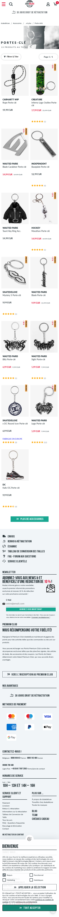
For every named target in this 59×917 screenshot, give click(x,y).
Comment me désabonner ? (40, 617)
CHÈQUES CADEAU (40, 819)
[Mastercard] (11, 717)
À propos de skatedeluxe (41, 799)
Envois (11, 536)
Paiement (6, 803)
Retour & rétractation (10, 808)
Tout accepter (32, 908)
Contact (5, 829)
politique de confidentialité (26, 902)
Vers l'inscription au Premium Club (32, 674)
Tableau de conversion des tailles (26, 551)
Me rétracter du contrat (13, 835)
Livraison (6, 806)
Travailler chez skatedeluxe (42, 802)
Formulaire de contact (36, 769)
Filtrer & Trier (12, 56)
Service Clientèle (17, 561)
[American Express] (11, 727)
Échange (12, 546)
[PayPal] (29, 727)
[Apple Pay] (47, 727)
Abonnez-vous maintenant (31, 609)
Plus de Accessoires (32, 519)
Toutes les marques (39, 805)
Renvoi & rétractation (20, 541)
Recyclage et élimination (12, 826)
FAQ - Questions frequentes (13, 823)
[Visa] (47, 717)
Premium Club (9, 624)
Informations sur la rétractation (14, 811)
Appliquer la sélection (32, 887)
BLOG (34, 811)
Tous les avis (7, 820)
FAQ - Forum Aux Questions (22, 556)
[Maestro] (29, 717)
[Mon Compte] (48, 4)
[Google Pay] (11, 738)
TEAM (34, 815)
